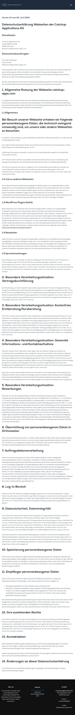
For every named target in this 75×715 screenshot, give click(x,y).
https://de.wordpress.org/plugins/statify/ (17, 228)
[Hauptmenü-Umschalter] (71, 5)
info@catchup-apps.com (64, 707)
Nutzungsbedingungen (37, 694)
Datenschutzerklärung (37, 690)
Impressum (37, 692)
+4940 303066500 (64, 701)
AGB (37, 696)
